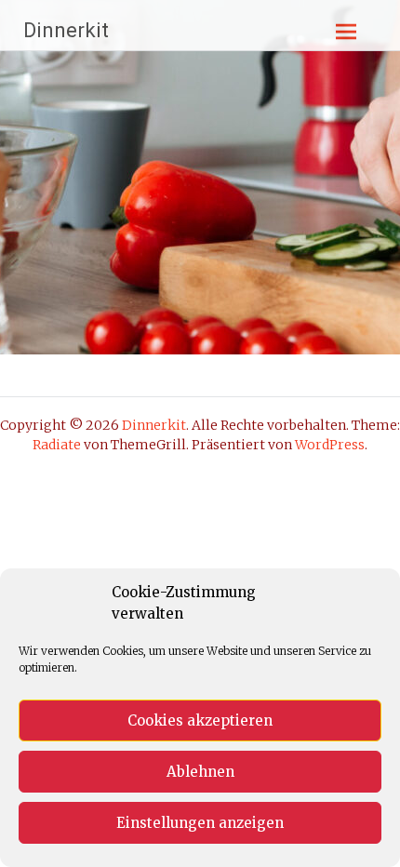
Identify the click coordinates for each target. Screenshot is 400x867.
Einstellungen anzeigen (200, 823)
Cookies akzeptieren (200, 720)
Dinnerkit (66, 30)
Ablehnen (200, 771)
